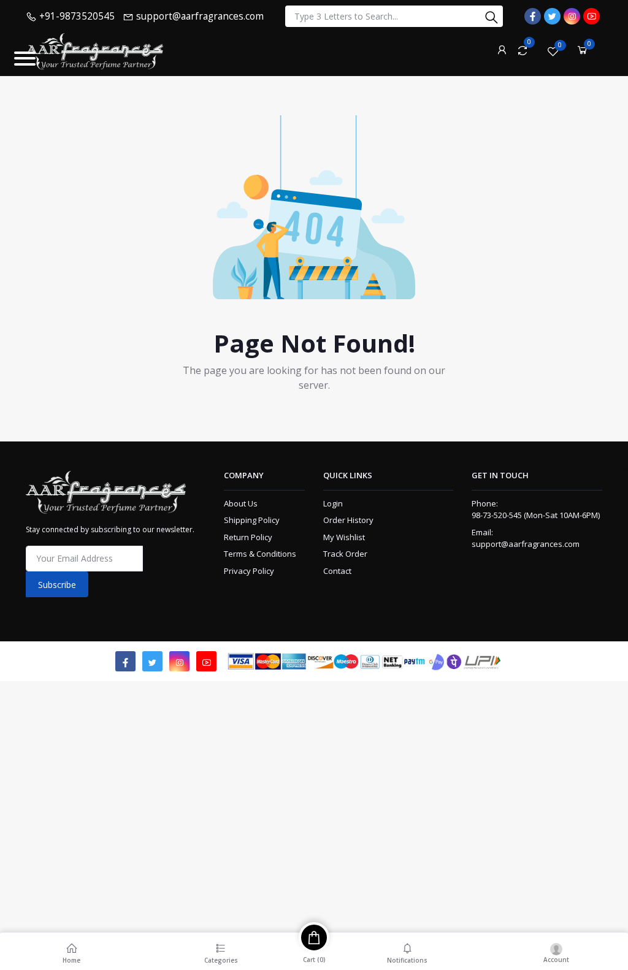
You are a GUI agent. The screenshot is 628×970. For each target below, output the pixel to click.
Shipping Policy (252, 519)
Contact (337, 570)
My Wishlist (344, 537)
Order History (348, 519)
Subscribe (57, 584)
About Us (241, 503)
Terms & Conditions (260, 553)
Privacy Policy (249, 570)
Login (333, 503)
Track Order (345, 553)
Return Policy (248, 537)
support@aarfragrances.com (526, 543)
